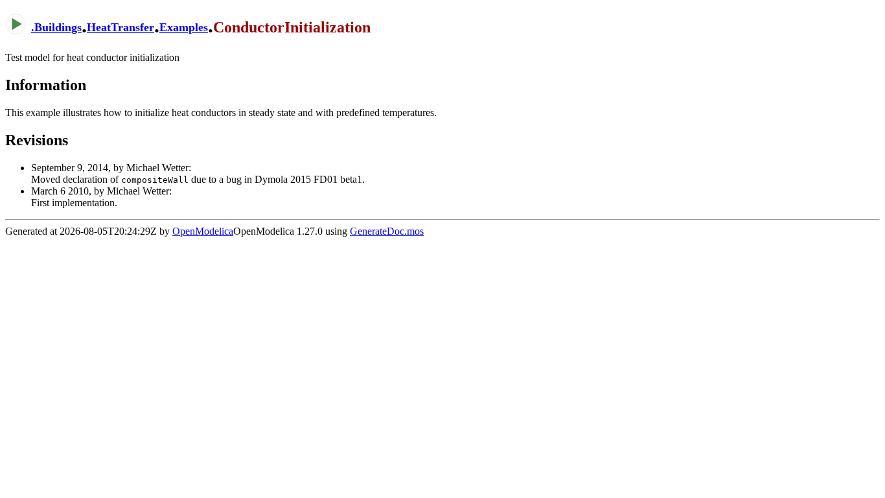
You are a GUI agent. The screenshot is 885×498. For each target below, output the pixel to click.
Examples (183, 27)
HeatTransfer (120, 27)
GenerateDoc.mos (387, 231)
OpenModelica (202, 231)
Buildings (58, 27)
